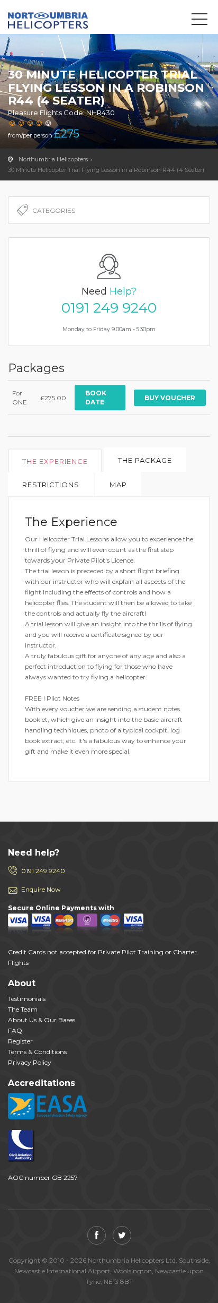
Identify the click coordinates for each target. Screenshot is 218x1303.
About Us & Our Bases (41, 1020)
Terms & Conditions (37, 1052)
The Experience (55, 461)
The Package (145, 460)
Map (118, 484)
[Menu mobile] (199, 21)
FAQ (15, 1030)
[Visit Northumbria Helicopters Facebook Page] (96, 1235)
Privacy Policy (29, 1062)
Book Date (95, 397)
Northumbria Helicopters (55, 20)
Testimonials (27, 999)
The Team (23, 1009)
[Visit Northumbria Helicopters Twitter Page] (122, 1235)
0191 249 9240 (109, 308)
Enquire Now (41, 889)
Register (20, 1041)
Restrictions (50, 484)
